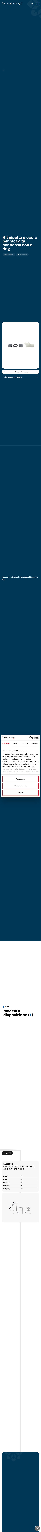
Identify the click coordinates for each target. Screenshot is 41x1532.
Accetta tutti (20, 779)
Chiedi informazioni (22, 372)
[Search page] (32, 4)
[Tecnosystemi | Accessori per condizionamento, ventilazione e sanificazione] (14, 3)
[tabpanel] (20, 1176)
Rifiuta (20, 792)
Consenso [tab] (6, 743)
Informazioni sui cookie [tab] (30, 743)
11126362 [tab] (7, 1153)
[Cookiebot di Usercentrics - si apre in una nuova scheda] (29, 737)
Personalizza (19, 786)
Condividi (36, 376)
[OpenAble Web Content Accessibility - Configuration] (37, 1528)
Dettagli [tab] (16, 743)
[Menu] (37, 4)
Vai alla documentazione (12, 377)
